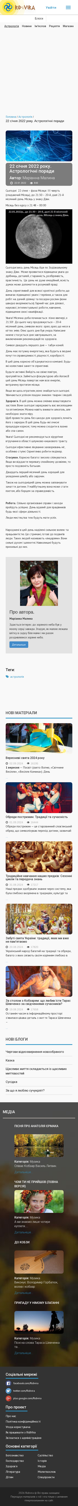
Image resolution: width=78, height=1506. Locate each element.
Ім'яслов (40, 26)
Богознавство (15, 1455)
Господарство (15, 1461)
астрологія (17, 676)
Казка (10, 1060)
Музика (35, 1161)
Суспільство (45, 1455)
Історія (42, 1461)
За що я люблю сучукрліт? (25, 1090)
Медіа (42, 1466)
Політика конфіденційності (23, 1421)
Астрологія (11, 26)
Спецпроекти (46, 1477)
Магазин (68, 26)
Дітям (9, 1477)
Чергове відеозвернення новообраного (35, 1052)
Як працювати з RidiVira (21, 1432)
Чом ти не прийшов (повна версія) (36, 1184)
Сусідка (11, 1082)
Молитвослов (47, 1471)
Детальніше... (23, 1172)
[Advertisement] (39, 68)
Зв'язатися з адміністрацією (23, 1438)
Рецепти (54, 26)
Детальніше (19, 644)
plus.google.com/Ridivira (27, 1398)
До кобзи (22, 1242)
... (35, 772)
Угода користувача (18, 1427)
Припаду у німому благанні (36, 1303)
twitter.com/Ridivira (24, 1390)
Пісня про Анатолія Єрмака (36, 1126)
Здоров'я (11, 1466)
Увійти (51, 7)
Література (13, 1471)
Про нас (11, 1416)
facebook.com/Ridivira (25, 1383)
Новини (27, 26)
